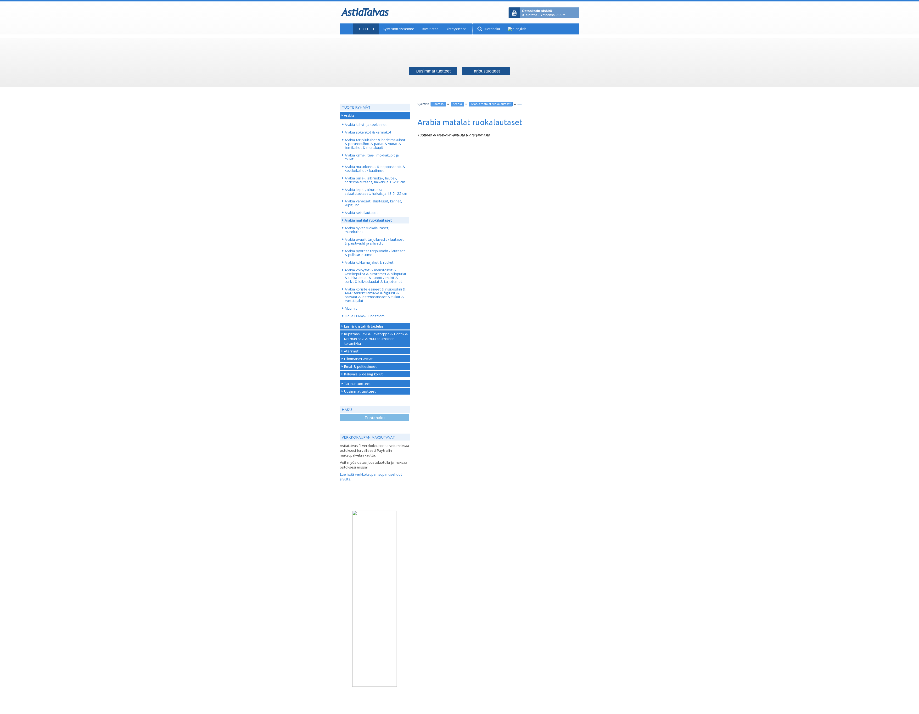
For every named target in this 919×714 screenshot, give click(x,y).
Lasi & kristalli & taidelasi (364, 326)
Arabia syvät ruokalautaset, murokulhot (367, 229)
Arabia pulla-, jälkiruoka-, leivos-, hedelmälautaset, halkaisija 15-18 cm (375, 180)
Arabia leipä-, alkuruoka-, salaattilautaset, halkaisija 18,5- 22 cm (376, 191)
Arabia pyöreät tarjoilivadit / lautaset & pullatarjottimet (375, 252)
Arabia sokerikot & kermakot (368, 132)
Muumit (351, 308)
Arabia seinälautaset (361, 212)
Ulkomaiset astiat (358, 358)
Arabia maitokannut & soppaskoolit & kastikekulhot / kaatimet (375, 168)
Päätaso (438, 104)
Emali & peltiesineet (360, 366)
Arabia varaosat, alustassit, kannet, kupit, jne (373, 203)
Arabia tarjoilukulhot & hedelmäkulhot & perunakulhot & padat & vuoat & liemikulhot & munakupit (375, 143)
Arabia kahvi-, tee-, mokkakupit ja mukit (372, 157)
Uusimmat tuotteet (360, 391)
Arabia (457, 104)
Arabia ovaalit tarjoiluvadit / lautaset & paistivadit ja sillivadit (374, 241)
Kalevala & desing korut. (363, 374)
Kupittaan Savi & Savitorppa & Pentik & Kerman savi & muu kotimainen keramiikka (376, 338)
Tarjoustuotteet (357, 383)
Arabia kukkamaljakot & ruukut (369, 262)
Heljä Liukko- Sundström (365, 315)
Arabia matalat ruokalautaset (490, 104)
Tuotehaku (374, 417)
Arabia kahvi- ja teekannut (366, 124)
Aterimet (351, 351)
